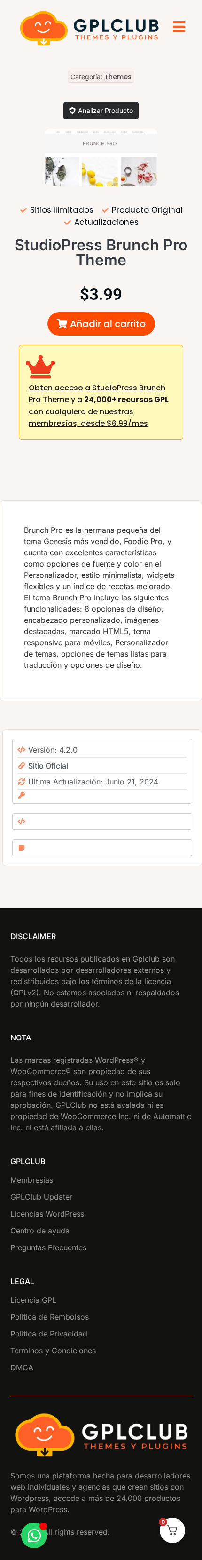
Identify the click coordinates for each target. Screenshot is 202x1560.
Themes (118, 77)
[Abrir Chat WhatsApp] (34, 1535)
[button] (101, 324)
